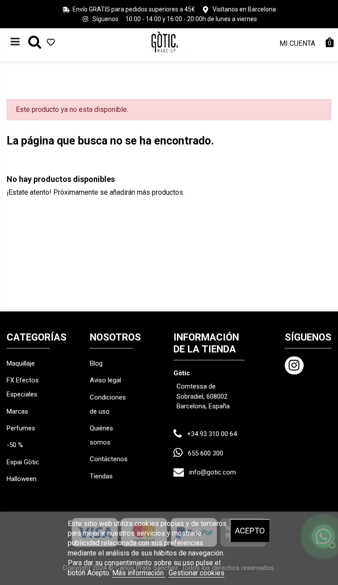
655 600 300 (205, 453)
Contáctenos (109, 459)
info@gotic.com (212, 472)
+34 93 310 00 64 (212, 434)
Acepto (250, 530)
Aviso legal (105, 380)
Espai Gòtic (23, 462)
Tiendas (101, 476)
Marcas (17, 411)
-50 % (15, 445)
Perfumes (21, 428)
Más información (138, 573)
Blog (96, 363)
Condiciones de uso (108, 404)
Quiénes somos (101, 435)
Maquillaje (21, 363)
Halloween (22, 479)
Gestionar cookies (196, 573)
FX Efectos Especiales (23, 387)
